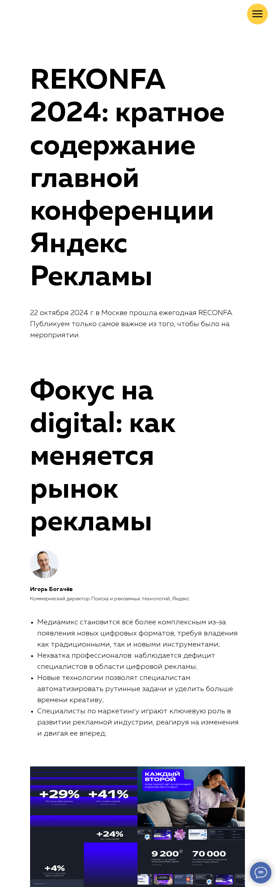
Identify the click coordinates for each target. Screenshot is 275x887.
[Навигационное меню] (257, 14)
